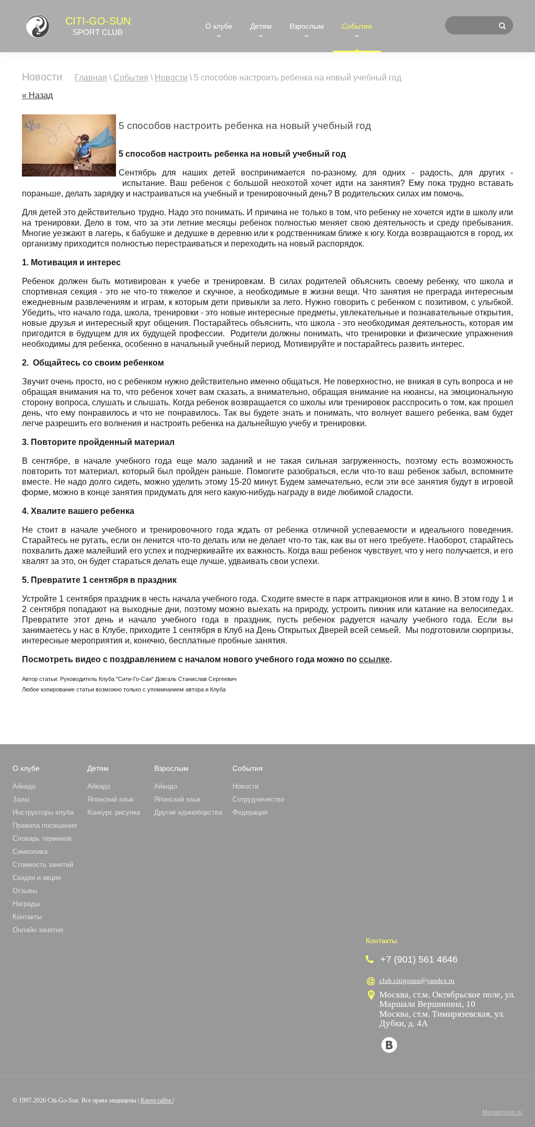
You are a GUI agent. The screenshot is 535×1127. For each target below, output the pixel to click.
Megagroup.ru (502, 1112)
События (357, 26)
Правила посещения (45, 825)
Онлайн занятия (38, 930)
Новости (245, 786)
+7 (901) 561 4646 (419, 959)
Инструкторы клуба (43, 812)
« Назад (37, 95)
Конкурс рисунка (113, 812)
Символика (30, 851)
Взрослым (306, 26)
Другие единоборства (188, 812)
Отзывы (25, 891)
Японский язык (110, 799)
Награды (26, 904)
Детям (261, 26)
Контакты (27, 917)
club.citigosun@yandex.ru (417, 980)
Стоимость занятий (43, 864)
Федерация (250, 812)
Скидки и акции (37, 878)
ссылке (374, 659)
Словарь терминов (42, 838)
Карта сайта (156, 1100)
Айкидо (24, 786)
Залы (21, 799)
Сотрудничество (258, 799)
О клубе (218, 26)
